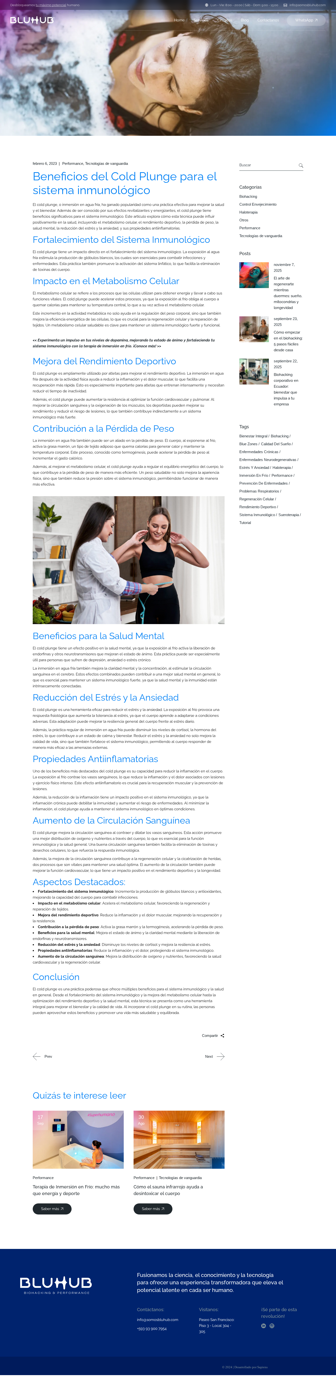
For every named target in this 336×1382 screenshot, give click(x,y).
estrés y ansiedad (254, 467)
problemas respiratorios (259, 491)
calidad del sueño (276, 444)
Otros (243, 220)
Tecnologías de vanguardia (106, 163)
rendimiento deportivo (257, 507)
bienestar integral (253, 436)
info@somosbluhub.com (308, 5)
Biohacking (248, 196)
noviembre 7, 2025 (284, 267)
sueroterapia (288, 515)
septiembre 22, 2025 (286, 364)
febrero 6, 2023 (45, 163)
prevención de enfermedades (263, 483)
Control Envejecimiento (257, 204)
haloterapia (282, 467)
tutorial (245, 523)
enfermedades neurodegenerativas (267, 460)
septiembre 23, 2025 (286, 322)
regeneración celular (256, 499)
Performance (72, 163)
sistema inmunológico (257, 515)
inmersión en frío (253, 475)
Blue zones (248, 444)
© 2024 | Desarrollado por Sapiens (245, 1367)
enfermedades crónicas (258, 452)
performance (282, 475)
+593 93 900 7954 (152, 1328)
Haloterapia (248, 212)
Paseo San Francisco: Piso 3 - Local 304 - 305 (216, 1326)
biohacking (280, 436)
